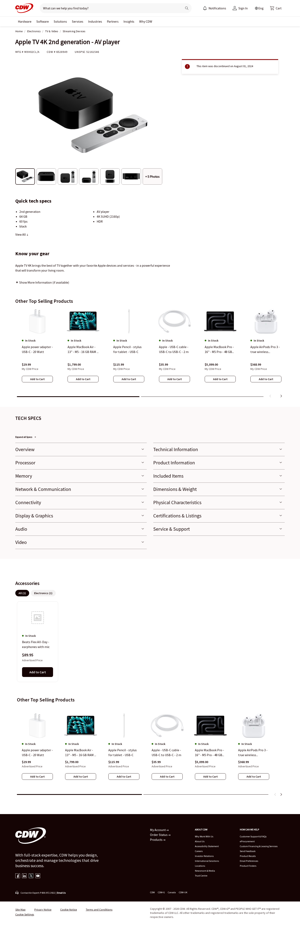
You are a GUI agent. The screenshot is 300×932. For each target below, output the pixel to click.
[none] (25, 21)
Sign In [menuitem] (243, 8)
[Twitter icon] (31, 876)
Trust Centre (201, 875)
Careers (199, 851)
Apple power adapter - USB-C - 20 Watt (37, 752)
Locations (200, 865)
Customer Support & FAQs (253, 836)
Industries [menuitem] (95, 21)
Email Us (61, 892)
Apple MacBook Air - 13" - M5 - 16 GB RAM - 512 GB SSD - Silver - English (80, 752)
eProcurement (247, 841)
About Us (199, 841)
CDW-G (161, 892)
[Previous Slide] (275, 794)
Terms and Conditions (99, 909)
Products (156, 840)
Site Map (20, 909)
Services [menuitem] (77, 21)
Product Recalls (248, 856)
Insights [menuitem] (128, 21)
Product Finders (248, 865)
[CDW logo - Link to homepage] (24, 8)
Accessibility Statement (207, 846)
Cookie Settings (24, 914)
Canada (172, 892)
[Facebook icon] (17, 876)
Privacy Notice (42, 909)
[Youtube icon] (38, 876)
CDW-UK (183, 892)
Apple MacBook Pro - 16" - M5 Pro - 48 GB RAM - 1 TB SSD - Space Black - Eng (209, 752)
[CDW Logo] (24, 8)
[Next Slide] (281, 794)
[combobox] (109, 8)
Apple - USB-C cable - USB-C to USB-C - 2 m (166, 752)
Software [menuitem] (42, 21)
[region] (150, 353)
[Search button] (186, 8)
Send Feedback (248, 851)
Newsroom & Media (205, 870)
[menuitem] (205, 8)
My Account (158, 830)
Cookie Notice (68, 909)
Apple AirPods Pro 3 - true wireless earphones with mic (253, 752)
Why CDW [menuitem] (145, 21)
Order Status (159, 835)
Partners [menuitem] (113, 21)
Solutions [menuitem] (60, 21)
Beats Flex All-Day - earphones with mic (36, 644)
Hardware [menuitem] (24, 21)
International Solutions (207, 860)
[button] (276, 8)
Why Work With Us (204, 836)
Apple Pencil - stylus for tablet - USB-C (122, 752)
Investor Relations (204, 856)
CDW (152, 892)
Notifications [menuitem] (217, 8)
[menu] (214, 8)
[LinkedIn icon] (24, 876)
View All (20, 234)
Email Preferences (249, 860)
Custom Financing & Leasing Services (259, 846)
